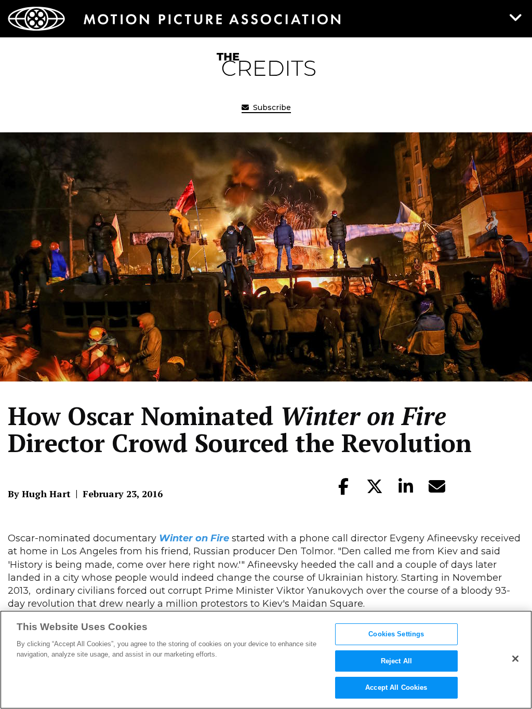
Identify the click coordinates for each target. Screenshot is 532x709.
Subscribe (271, 107)
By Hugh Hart (39, 493)
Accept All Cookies (396, 687)
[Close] (515, 658)
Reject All (396, 661)
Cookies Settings (396, 634)
